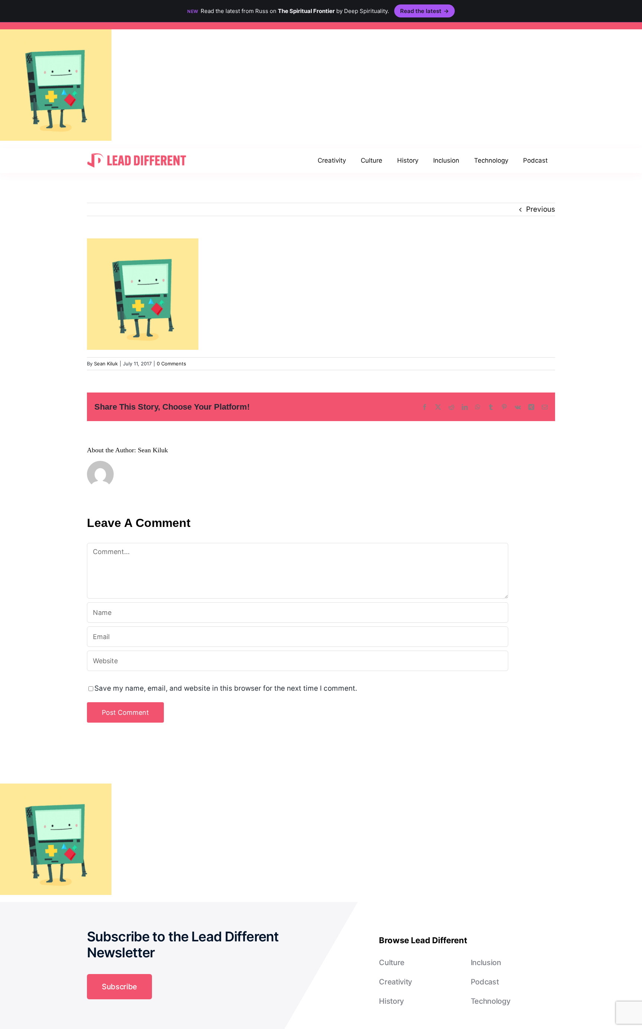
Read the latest (424, 10)
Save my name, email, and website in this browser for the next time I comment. (225, 688)
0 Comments (171, 364)
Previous (540, 209)
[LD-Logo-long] (137, 152)
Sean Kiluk (106, 364)
